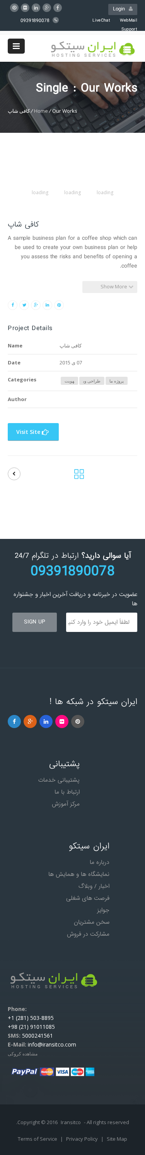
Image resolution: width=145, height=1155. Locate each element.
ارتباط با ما (67, 792)
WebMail (128, 20)
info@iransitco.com (52, 1044)
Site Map (117, 1138)
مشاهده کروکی (23, 1053)
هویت (69, 381)
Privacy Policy (82, 1138)
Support (129, 29)
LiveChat (101, 20)
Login (121, 9)
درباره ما (99, 862)
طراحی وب (92, 381)
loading (105, 192)
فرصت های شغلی (87, 898)
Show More (114, 286)
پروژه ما (116, 381)
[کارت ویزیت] (14, 473)
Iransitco (71, 1122)
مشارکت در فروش (88, 934)
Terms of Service (38, 1138)
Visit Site (29, 431)
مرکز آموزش (66, 804)
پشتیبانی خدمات (59, 780)
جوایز (103, 910)
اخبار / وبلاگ (93, 886)
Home (41, 110)
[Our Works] (79, 476)
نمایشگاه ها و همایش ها (78, 874)
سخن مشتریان (91, 922)
